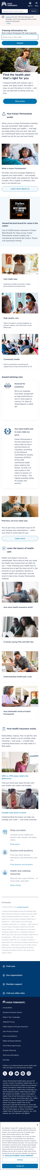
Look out (9, 17)
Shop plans (20, 101)
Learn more (20, 538)
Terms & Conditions (10, 1036)
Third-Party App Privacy (12, 1045)
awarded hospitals (22, 907)
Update (20, 43)
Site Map (6, 1060)
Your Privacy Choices (10, 1031)
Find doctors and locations (21, 864)
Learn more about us (20, 189)
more (8, 23)
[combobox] (15, 11)
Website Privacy (9, 1022)
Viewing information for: (14, 30)
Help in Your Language (11, 1017)
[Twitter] (5, 1073)
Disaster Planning (9, 1050)
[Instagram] (29, 1073)
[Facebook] (11, 1073)
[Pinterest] (23, 1073)
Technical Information (11, 1055)
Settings (20, 1160)
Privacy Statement (26, 1155)
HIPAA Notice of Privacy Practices (15, 1026)
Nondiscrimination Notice (12, 1012)
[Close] (37, 1124)
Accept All (20, 1166)
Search (33, 11)
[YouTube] (17, 1073)
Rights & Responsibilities (12, 1041)
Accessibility (7, 1007)
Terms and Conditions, (12, 1155)
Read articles (15, 885)
